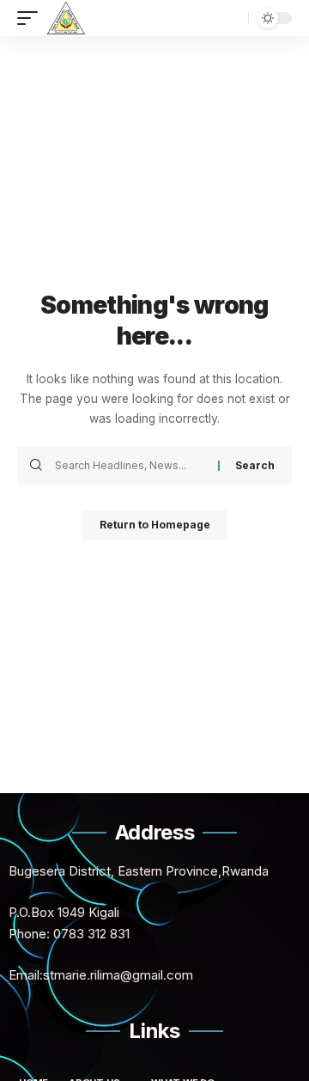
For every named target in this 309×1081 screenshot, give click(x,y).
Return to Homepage (155, 524)
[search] (231, 18)
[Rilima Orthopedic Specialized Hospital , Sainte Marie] (65, 18)
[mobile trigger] (31, 18)
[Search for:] (130, 466)
